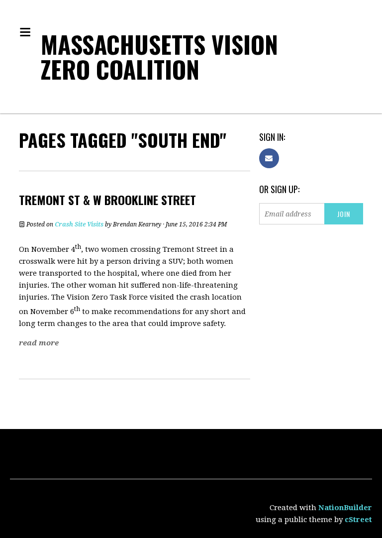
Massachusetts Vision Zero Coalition (159, 56)
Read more (39, 342)
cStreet (358, 519)
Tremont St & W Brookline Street (107, 200)
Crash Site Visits (79, 224)
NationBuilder (345, 507)
